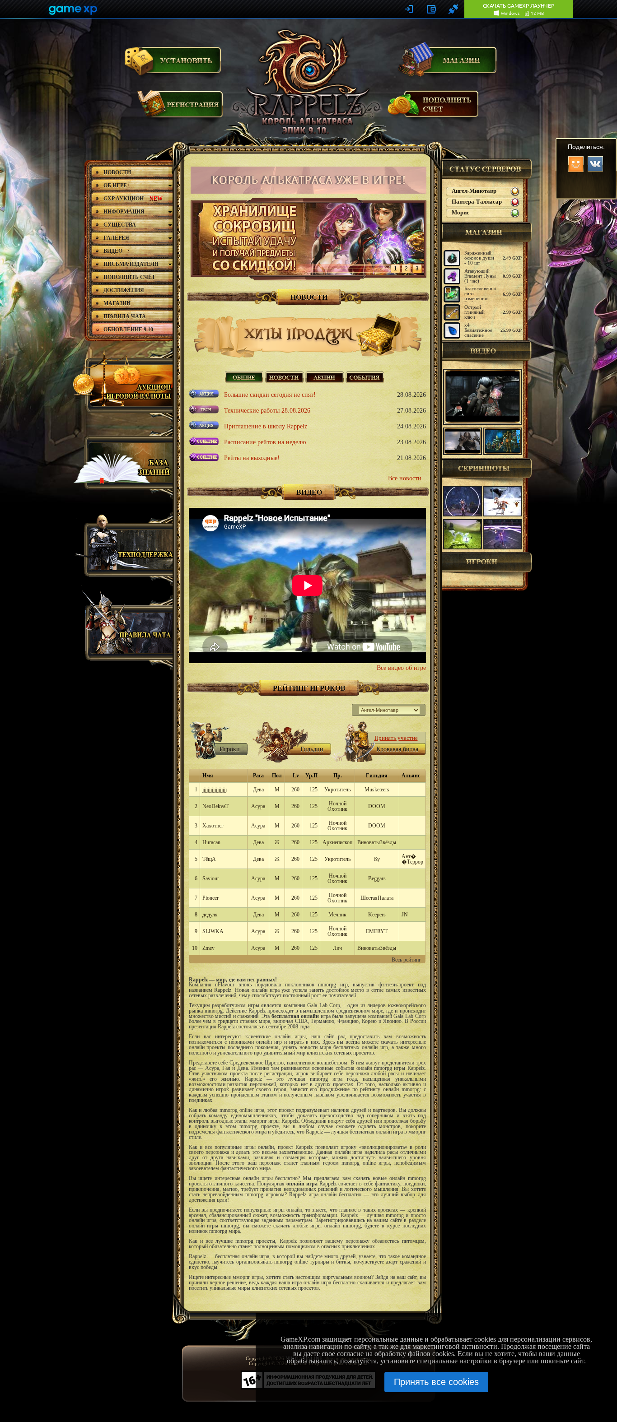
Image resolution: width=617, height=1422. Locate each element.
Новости (284, 376)
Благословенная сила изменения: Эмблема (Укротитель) (481, 298)
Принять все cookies (436, 1382)
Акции (324, 376)
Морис (460, 212)
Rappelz (307, 83)
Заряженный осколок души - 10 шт (479, 257)
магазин (487, 232)
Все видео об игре (401, 668)
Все (244, 376)
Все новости (404, 478)
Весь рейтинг (406, 960)
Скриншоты (487, 468)
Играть (173, 60)
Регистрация (180, 108)
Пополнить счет (433, 107)
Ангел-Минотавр (474, 191)
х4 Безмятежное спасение (478, 330)
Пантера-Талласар (477, 202)
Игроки (487, 562)
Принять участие (396, 737)
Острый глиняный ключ (474, 312)
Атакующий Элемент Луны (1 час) (479, 275)
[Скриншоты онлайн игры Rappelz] (462, 501)
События (365, 376)
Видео (487, 350)
